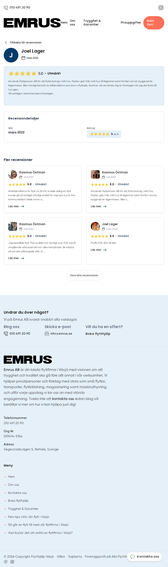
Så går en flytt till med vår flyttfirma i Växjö (38, 524)
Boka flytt (150, 23)
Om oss (72, 23)
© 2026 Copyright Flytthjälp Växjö (29, 556)
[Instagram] (161, 7)
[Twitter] (12, 561)
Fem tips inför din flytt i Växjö (28, 517)
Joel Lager (110, 224)
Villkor (61, 556)
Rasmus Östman (32, 172)
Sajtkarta (75, 556)
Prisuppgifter (131, 23)
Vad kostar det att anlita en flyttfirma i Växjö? (40, 532)
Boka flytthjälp (98, 333)
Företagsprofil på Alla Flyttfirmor (109, 556)
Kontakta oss (17, 492)
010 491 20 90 (14, 423)
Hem (64, 23)
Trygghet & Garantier (92, 23)
